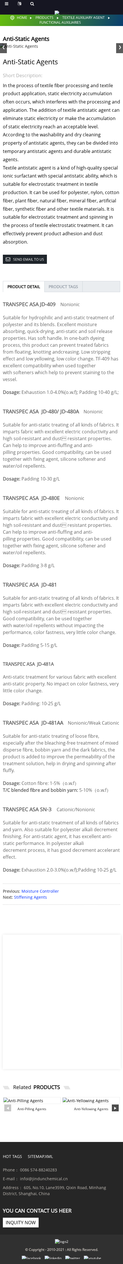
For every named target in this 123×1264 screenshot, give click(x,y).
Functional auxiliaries (60, 22)
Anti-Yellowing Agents (91, 1109)
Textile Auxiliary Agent (83, 17)
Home (22, 17)
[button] (119, 47)
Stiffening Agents (30, 897)
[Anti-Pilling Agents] (31, 1100)
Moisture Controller (40, 891)
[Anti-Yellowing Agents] (91, 1100)
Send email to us (28, 259)
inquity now (21, 1222)
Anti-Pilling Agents (31, 1109)
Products (44, 17)
